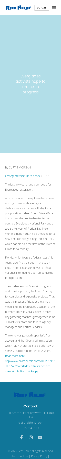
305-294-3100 (30, 428)
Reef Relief (24, 451)
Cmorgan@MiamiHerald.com (22, 176)
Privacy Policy (39, 456)
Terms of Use (20, 456)
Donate (42, 7)
